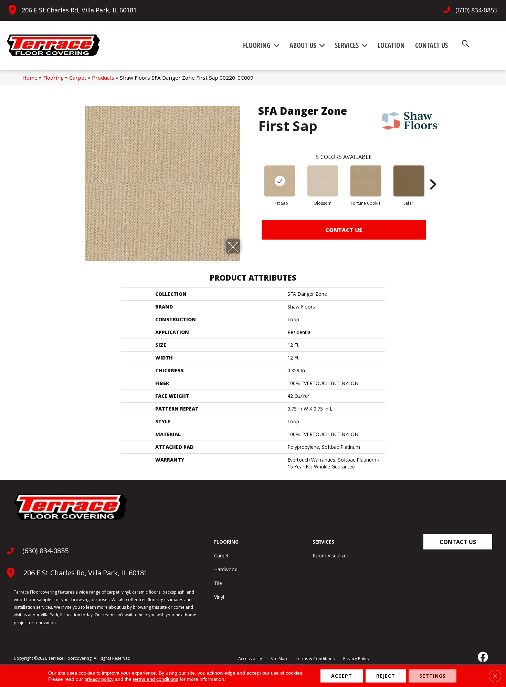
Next (433, 174)
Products (103, 77)
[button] (457, 541)
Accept (341, 676)
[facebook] (482, 657)
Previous (255, 174)
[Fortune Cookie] (366, 181)
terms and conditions (155, 679)
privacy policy (99, 679)
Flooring (53, 77)
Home (30, 77)
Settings (432, 676)
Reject (385, 676)
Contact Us (343, 230)
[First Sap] (280, 181)
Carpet (77, 77)
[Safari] (409, 181)
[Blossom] (323, 181)
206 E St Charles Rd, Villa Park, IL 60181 (79, 10)
